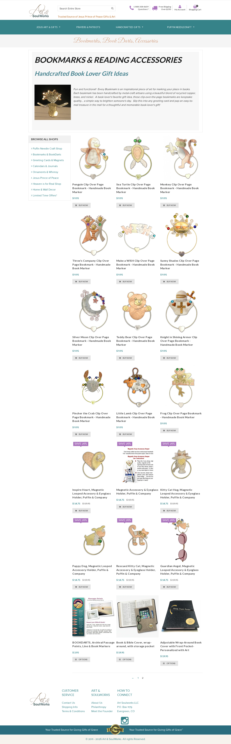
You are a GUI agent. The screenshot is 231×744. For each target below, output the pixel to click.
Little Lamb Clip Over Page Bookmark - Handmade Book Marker (135, 417)
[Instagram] (125, 722)
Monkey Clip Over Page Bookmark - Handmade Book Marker (179, 188)
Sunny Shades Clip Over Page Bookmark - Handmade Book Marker (179, 264)
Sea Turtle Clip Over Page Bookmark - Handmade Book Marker (135, 188)
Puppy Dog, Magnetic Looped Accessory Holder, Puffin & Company (92, 569)
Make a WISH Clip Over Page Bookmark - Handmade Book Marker (135, 264)
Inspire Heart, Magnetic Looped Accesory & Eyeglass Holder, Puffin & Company (91, 493)
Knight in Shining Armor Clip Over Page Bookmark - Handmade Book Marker (178, 340)
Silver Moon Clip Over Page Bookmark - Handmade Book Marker (91, 340)
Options (82, 659)
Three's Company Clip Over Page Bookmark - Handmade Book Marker (91, 264)
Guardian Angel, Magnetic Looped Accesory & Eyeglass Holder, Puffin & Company (179, 569)
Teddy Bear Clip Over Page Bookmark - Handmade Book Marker (135, 340)
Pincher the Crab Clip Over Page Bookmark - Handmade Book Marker (91, 417)
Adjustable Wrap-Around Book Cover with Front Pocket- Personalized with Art (181, 646)
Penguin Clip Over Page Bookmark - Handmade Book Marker (91, 188)
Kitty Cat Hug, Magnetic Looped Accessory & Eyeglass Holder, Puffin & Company (180, 493)
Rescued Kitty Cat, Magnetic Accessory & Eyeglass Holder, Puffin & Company (136, 569)
